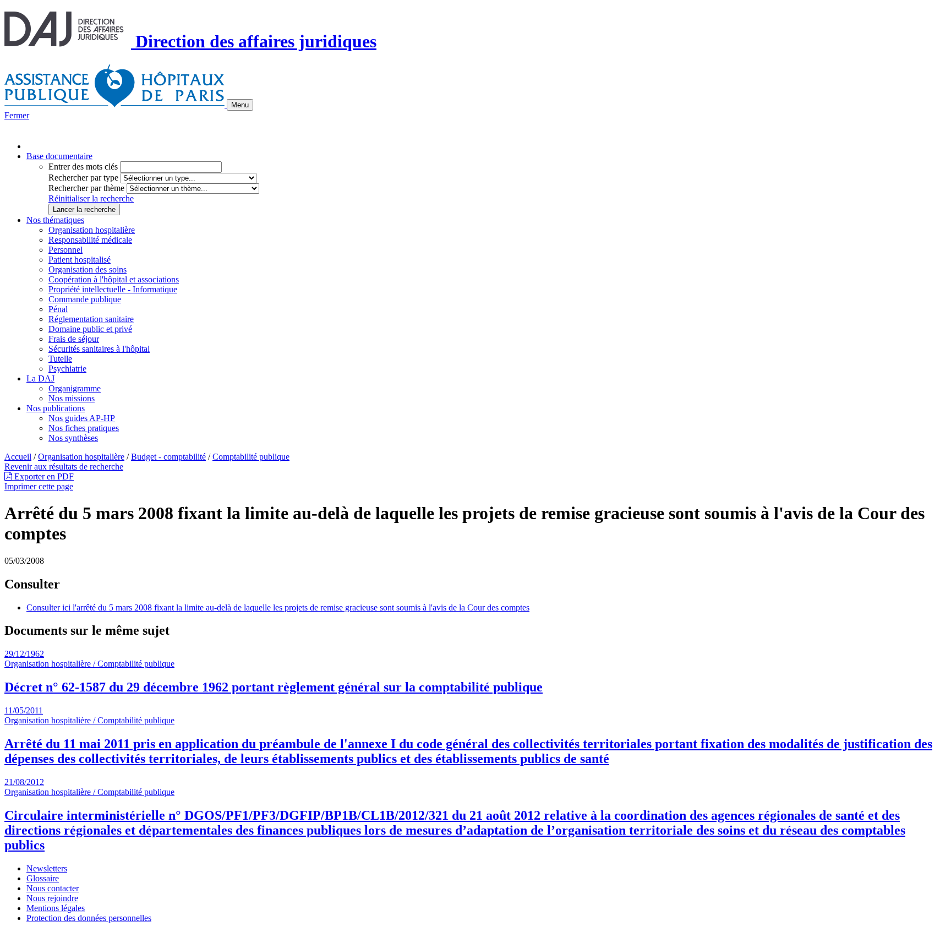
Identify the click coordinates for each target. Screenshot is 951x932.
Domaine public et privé (90, 329)
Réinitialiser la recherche (91, 198)
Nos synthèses (73, 438)
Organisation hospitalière (91, 230)
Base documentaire (59, 156)
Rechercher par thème (86, 188)
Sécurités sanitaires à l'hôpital (99, 348)
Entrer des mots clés (83, 166)
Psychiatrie (67, 368)
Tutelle (60, 358)
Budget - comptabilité (168, 456)
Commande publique (84, 299)
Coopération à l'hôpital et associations (113, 279)
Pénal (58, 309)
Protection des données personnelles (88, 918)
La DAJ (40, 378)
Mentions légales (55, 908)
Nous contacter (52, 888)
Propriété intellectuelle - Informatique (112, 289)
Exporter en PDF (43, 476)
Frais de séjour (73, 339)
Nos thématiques (55, 220)
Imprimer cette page (38, 486)
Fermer (16, 115)
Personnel (65, 249)
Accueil (17, 456)
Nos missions (71, 398)
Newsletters (46, 868)
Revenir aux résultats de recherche (63, 466)
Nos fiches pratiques (83, 428)
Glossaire (42, 878)
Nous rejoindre (52, 898)
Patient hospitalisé (79, 259)
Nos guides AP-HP (81, 418)
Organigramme (74, 388)
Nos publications (55, 408)
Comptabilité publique (250, 456)
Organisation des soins (87, 269)
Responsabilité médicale (90, 239)
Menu (240, 105)
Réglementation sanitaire (91, 319)
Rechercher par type (83, 177)
